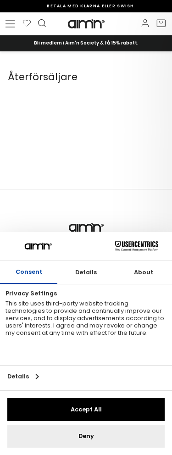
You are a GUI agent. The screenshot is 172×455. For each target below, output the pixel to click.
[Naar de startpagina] (86, 24)
